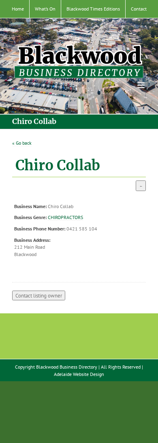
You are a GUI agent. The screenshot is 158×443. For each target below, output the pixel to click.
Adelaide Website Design (79, 374)
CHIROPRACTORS (65, 217)
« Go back (22, 143)
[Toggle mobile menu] (141, 85)
